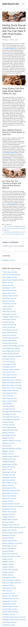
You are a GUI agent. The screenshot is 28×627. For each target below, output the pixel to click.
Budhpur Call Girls (8, 585)
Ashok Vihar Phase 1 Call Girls (11, 380)
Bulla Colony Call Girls (9, 588)
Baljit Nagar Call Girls (9, 477)
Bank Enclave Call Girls (9, 482)
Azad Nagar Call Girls (9, 414)
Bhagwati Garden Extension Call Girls (14, 527)
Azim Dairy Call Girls (8, 425)
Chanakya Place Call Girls (10, 598)
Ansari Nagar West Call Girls (11, 351)
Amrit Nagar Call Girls (9, 319)
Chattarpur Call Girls (8, 614)
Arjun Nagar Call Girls (9, 364)
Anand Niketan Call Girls (10, 330)
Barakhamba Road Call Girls (11, 490)
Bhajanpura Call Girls (8, 535)
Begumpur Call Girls (8, 514)
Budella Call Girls (7, 575)
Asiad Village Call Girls (9, 398)
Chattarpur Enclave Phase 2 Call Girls (14, 619)
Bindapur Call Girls (8, 567)
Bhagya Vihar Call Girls (9, 530)
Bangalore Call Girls (8, 260)
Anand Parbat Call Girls (9, 332)
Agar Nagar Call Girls (8, 288)
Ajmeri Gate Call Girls (9, 293)
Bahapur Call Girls (8, 454)
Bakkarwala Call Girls (9, 467)
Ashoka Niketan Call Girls (10, 390)
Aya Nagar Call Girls (8, 409)
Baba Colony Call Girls (9, 427)
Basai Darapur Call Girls (9, 493)
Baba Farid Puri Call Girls (10, 430)
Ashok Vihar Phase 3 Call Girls (11, 385)
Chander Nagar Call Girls (10, 606)
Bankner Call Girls (7, 485)
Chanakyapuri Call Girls (9, 601)
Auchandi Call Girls (8, 406)
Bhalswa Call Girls (8, 538)
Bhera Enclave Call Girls (9, 554)
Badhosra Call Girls (8, 443)
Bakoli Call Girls (7, 469)
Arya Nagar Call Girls (8, 367)
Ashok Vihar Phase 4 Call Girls (11, 388)
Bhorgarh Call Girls (8, 561)
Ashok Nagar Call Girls (9, 375)
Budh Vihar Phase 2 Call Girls (11, 583)
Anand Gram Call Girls (9, 325)
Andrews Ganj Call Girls (9, 343)
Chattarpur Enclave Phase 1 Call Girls (14, 617)
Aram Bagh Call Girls (8, 359)
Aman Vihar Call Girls (9, 311)
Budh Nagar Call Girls (9, 577)
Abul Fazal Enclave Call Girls (11, 274)
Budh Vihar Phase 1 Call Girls (11, 580)
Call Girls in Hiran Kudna (11, 152)
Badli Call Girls (6, 446)
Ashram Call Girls (7, 396)
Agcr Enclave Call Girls (9, 290)
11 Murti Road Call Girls (9, 272)
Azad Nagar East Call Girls (10, 417)
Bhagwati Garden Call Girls (10, 525)
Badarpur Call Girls (8, 438)
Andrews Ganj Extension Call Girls (13, 346)
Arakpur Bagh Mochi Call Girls (11, 356)
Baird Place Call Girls (8, 459)
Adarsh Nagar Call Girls (9, 277)
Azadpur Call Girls (8, 422)
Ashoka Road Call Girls (9, 393)
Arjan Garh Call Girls (8, 361)
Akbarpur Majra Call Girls (10, 296)
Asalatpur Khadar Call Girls (10, 369)
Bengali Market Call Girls (10, 519)
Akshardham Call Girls (9, 298)
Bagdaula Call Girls (8, 451)
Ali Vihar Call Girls (8, 306)
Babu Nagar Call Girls (9, 435)
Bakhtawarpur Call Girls (9, 464)
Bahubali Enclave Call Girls (10, 456)
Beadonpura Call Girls (9, 509)
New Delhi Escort (14, 204)
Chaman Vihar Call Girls (9, 596)
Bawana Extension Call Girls (11, 504)
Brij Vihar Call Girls (8, 572)
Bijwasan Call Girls (8, 564)
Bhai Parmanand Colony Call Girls (12, 533)
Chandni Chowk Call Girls (10, 612)
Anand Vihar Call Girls (9, 335)
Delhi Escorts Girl (10, 4)
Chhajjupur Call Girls (8, 625)
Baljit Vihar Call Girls (8, 480)
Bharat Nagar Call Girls (9, 546)
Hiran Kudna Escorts (11, 48)
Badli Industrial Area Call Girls (11, 448)
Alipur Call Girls (7, 309)
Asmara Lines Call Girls (9, 401)
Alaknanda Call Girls (8, 301)
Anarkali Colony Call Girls (10, 338)
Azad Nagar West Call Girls (10, 419)
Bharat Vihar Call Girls (9, 548)
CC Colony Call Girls (8, 593)
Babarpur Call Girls (8, 432)
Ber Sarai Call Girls (8, 522)
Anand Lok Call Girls (8, 327)
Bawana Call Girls (7, 501)
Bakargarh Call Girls (8, 461)
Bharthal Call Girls (8, 551)
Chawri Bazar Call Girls (9, 622)
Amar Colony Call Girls (9, 314)
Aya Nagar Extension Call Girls (11, 411)
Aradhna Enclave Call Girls (10, 353)
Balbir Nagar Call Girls (9, 472)
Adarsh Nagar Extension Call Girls (12, 280)
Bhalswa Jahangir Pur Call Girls (12, 543)
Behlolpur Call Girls (8, 517)
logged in (11, 246)
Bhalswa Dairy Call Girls (9, 540)
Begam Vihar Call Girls (9, 511)
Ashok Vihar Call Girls (9, 377)
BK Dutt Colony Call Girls (10, 569)
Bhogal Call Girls (7, 559)
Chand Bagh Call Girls (9, 604)
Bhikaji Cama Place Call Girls (11, 556)
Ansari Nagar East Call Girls (11, 348)
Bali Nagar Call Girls (8, 475)
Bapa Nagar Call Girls (9, 488)
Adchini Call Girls (7, 282)
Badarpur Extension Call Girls (11, 440)
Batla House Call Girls (9, 498)
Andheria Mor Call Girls (9, 340)
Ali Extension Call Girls (9, 303)
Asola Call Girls (7, 403)
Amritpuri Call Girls (8, 322)
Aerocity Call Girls (7, 285)
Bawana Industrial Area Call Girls (12, 506)
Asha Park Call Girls (8, 372)
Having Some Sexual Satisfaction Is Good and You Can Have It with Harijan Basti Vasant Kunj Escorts (14, 228)
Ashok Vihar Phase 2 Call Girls (11, 382)
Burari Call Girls (7, 590)
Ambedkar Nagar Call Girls (10, 317)
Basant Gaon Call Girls (9, 496)
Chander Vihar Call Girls (9, 609)
